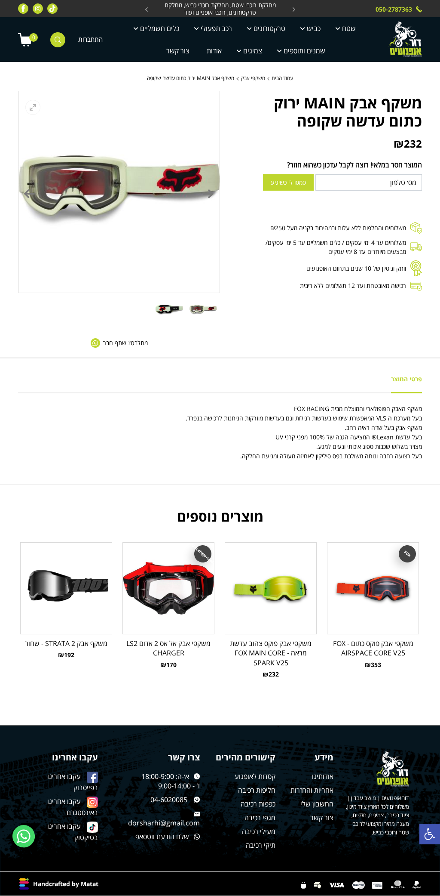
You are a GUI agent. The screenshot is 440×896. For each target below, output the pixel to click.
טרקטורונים (269, 28)
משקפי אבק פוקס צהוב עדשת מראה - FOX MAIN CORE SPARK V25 (271, 653)
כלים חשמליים (159, 28)
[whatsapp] (23, 836)
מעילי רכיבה (258, 831)
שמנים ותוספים (304, 51)
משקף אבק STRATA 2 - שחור (66, 643)
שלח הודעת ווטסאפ (162, 836)
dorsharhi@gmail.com (164, 823)
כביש (314, 28)
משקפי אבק (253, 78)
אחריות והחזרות (311, 790)
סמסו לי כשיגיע (288, 182)
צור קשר (177, 51)
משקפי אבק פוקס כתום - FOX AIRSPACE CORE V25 (373, 648)
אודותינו (322, 776)
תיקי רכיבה (260, 845)
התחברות (90, 39)
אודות (214, 51)
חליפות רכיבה (256, 790)
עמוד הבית (282, 78)
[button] (429, 834)
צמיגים (252, 51)
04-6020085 (168, 799)
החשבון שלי (316, 804)
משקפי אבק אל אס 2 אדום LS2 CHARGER (168, 648)
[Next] (29, 193)
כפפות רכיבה (258, 804)
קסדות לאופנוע (255, 776)
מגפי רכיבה (259, 817)
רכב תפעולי (216, 28)
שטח (349, 28)
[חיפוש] (57, 39)
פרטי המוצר (406, 379)
